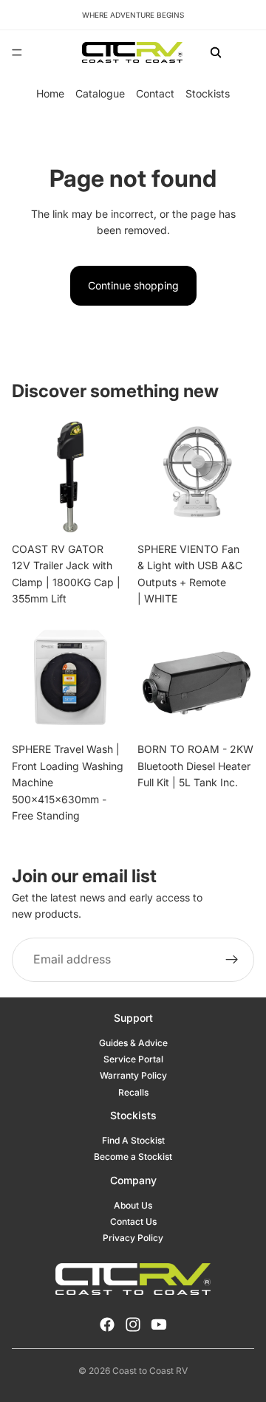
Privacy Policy (133, 1237)
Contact (155, 93)
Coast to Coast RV (150, 1370)
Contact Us (133, 1221)
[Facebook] (107, 1324)
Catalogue (100, 93)
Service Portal (133, 1059)
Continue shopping (133, 285)
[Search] (216, 52)
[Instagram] (133, 1324)
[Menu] (17, 52)
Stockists (207, 93)
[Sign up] (232, 959)
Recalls (133, 1092)
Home (50, 93)
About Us (133, 1205)
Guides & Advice (133, 1042)
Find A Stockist (133, 1140)
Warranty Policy (133, 1075)
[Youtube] (159, 1324)
